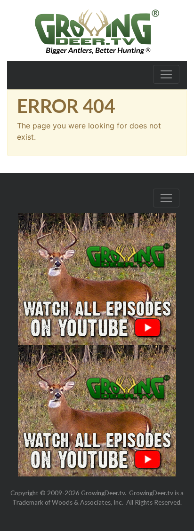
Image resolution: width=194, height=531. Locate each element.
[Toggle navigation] (166, 74)
